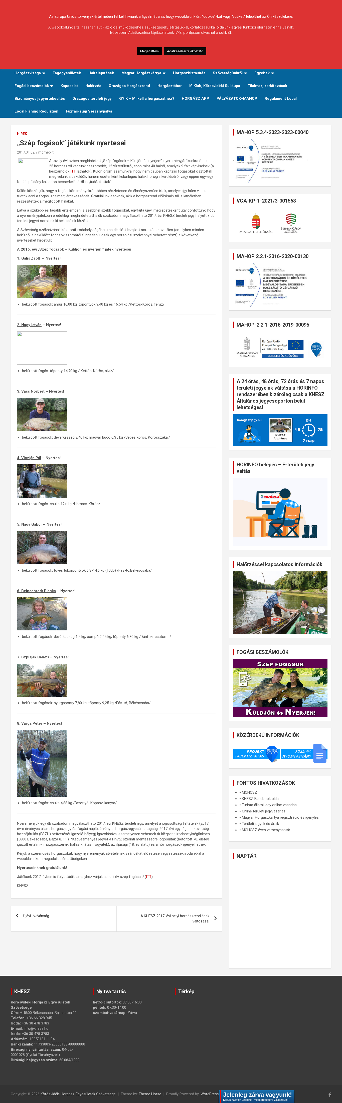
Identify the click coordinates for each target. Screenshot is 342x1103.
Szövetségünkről (228, 73)
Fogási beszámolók (32, 86)
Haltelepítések (101, 73)
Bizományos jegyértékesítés (40, 98)
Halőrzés (93, 86)
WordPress (210, 1094)
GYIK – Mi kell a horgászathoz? (146, 98)
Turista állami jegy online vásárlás (269, 805)
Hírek (22, 134)
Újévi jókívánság (36, 916)
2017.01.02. (26, 152)
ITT (73, 171)
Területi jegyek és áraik (260, 823)
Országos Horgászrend (129, 86)
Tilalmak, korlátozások (267, 86)
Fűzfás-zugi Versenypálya (89, 111)
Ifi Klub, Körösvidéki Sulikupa (214, 86)
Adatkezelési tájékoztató (185, 51)
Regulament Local (281, 98)
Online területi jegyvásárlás (263, 811)
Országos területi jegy (92, 98)
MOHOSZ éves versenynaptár (266, 830)
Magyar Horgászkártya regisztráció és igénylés (280, 817)
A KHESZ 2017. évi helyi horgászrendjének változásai (174, 918)
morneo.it (46, 152)
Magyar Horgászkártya (141, 73)
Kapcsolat (69, 86)
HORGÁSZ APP (195, 98)
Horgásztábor (169, 86)
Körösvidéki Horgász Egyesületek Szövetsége (78, 1094)
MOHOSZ (249, 792)
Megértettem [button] (149, 51)
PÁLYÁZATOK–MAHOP (237, 98)
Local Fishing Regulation (36, 111)
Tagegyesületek (67, 73)
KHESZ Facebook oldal (260, 798)
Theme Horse (150, 1094)
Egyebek (262, 73)
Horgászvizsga (28, 73)
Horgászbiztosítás (189, 73)
